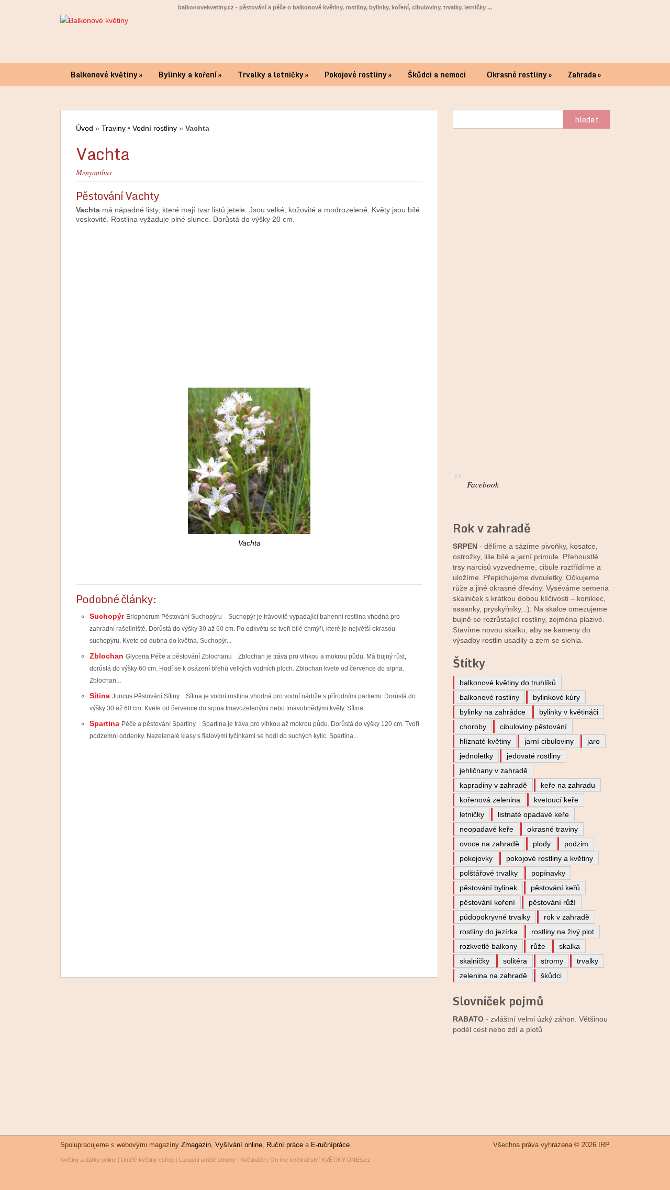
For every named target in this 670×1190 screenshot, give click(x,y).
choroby (473, 726)
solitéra (515, 961)
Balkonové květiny (106, 75)
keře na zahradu (568, 785)
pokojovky (476, 858)
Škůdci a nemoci (437, 75)
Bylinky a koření (190, 75)
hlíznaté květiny (485, 741)
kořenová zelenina (490, 800)
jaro (593, 741)
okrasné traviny (552, 829)
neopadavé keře (486, 829)
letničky (472, 814)
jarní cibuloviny (549, 741)
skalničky (474, 961)
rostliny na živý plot (562, 931)
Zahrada (584, 75)
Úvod (84, 128)
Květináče (252, 1160)
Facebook (483, 484)
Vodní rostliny (154, 128)
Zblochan (108, 656)
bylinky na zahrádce (493, 712)
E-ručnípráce (330, 1145)
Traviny (114, 128)
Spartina (105, 723)
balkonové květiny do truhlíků (508, 682)
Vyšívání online (238, 1145)
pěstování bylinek (488, 887)
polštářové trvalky (489, 873)
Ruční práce (284, 1145)
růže (538, 946)
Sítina (101, 696)
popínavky (548, 873)
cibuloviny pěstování (533, 726)
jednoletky (476, 756)
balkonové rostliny (489, 697)
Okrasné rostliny (519, 75)
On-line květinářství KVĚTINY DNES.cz (320, 1160)
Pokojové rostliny (358, 75)
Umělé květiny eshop (147, 1160)
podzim (576, 844)
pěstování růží (552, 902)
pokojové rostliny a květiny (549, 858)
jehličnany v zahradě (494, 770)
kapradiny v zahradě (493, 785)
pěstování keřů (555, 887)
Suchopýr (108, 616)
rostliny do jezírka (489, 931)
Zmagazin (196, 1145)
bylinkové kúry (556, 697)
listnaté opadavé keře (533, 814)
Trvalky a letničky (273, 75)
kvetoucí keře (556, 800)
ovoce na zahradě (489, 844)
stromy (552, 961)
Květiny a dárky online (88, 1160)
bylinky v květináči (568, 712)
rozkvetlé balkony (488, 946)
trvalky (587, 961)
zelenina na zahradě (493, 975)
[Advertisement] (249, 301)
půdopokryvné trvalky (495, 917)
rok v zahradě (566, 917)
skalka (569, 946)
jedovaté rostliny (534, 756)
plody (542, 844)
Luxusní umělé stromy (207, 1160)
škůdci (551, 975)
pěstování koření (487, 902)
